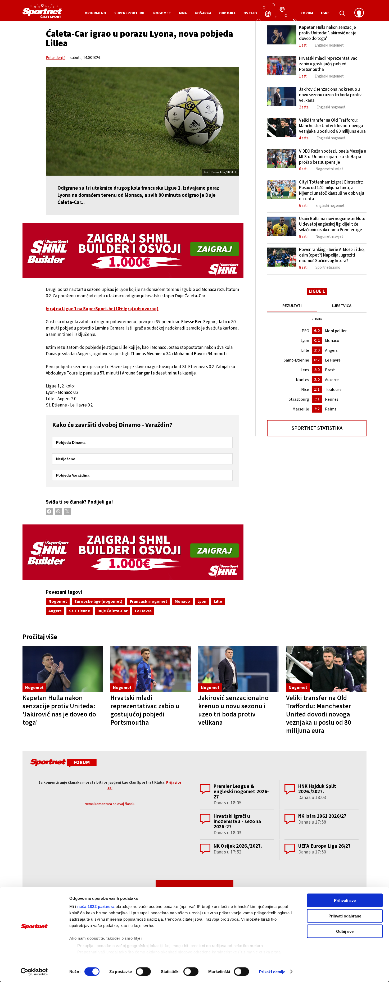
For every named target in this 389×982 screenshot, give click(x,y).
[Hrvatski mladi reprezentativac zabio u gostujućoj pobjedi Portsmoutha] (150, 669)
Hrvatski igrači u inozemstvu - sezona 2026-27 (237, 821)
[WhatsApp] (58, 511)
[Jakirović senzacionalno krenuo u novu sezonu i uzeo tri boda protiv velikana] (238, 669)
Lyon (201, 601)
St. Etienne (79, 611)
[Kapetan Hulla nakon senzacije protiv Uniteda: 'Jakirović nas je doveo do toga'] (62, 669)
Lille (218, 601)
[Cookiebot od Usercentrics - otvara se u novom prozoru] (34, 972)
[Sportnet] (42, 13)
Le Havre (143, 611)
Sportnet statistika (317, 428)
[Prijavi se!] (359, 13)
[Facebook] (49, 511)
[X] (67, 511)
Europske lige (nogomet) (98, 601)
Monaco (182, 601)
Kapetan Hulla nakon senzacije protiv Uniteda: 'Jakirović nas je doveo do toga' (59, 710)
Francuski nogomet (148, 601)
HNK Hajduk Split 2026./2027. (317, 789)
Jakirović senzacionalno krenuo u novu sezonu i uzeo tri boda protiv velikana (233, 710)
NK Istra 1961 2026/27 (322, 816)
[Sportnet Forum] (62, 764)
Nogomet (57, 601)
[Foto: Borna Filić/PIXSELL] (142, 121)
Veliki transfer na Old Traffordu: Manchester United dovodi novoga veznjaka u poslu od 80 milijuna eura (318, 714)
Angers (55, 611)
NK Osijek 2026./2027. (238, 846)
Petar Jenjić (55, 58)
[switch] (143, 971)
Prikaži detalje (272, 971)
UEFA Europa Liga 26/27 (324, 846)
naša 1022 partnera (96, 906)
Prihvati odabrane (344, 916)
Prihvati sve (345, 900)
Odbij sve (345, 931)
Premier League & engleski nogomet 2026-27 (241, 792)
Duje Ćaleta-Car (112, 611)
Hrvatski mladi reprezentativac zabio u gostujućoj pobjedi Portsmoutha (144, 710)
